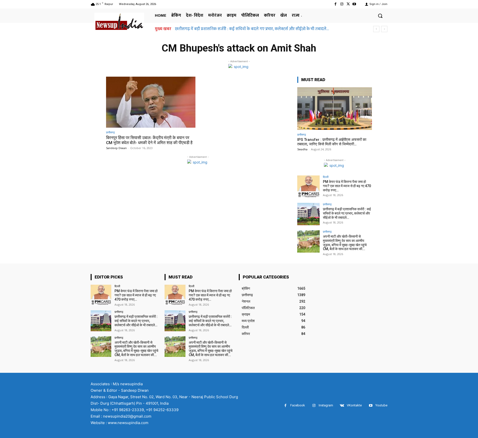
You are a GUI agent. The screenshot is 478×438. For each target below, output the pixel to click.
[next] (384, 29)
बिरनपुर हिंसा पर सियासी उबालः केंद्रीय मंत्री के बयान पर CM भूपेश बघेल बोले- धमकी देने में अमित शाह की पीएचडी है (149, 140)
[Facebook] (335, 4)
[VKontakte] (342, 405)
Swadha (302, 149)
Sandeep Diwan (116, 148)
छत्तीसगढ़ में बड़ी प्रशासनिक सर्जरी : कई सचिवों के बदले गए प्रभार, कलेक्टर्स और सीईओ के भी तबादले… (252, 28)
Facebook (297, 405)
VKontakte (354, 405)
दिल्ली (325, 176)
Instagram (326, 405)
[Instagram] (342, 4)
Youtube (381, 405)
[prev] (376, 29)
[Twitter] (348, 4)
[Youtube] (354, 4)
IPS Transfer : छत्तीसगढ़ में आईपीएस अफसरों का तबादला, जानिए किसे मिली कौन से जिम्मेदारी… (331, 141)
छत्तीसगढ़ (110, 132)
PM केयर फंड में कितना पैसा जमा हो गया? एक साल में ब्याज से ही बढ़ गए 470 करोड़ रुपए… (347, 186)
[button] (380, 15)
